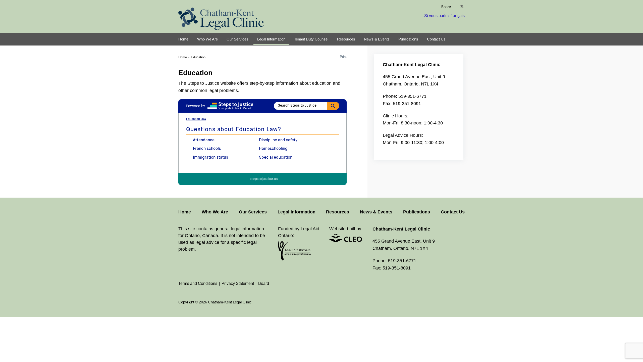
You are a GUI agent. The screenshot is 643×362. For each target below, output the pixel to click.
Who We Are (207, 39)
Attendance (204, 140)
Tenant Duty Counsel (311, 39)
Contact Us (436, 39)
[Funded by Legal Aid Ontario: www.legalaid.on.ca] (294, 259)
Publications (408, 39)
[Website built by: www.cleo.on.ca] (345, 241)
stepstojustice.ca (264, 179)
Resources (346, 39)
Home (183, 39)
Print (343, 57)
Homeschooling (273, 149)
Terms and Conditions (197, 283)
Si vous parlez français (444, 16)
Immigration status (210, 158)
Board (263, 283)
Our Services (237, 39)
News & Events (377, 39)
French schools (207, 149)
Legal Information (271, 39)
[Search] (333, 106)
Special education (275, 158)
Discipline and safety (278, 140)
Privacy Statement (238, 283)
